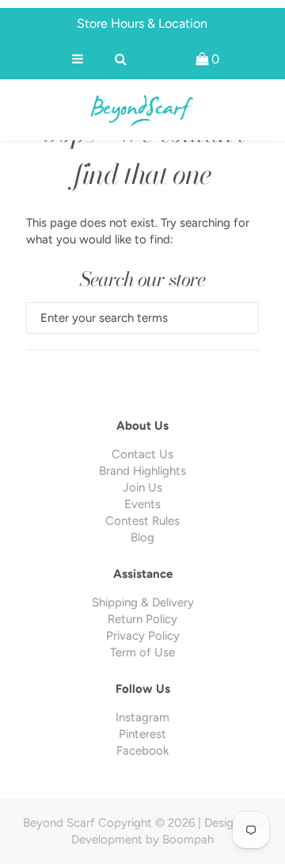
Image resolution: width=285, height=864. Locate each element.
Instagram (142, 717)
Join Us (142, 487)
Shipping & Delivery (143, 602)
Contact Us (142, 454)
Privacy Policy (143, 636)
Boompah (188, 839)
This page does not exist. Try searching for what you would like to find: (137, 231)
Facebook (142, 751)
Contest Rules (142, 521)
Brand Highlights (142, 471)
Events (142, 504)
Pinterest (142, 734)
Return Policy (142, 619)
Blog (142, 537)
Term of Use (142, 652)
